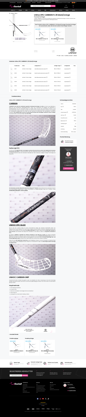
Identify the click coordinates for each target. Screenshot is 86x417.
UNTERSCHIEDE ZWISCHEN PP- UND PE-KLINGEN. (18, 190)
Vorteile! (69, 2)
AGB (50, 387)
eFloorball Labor (19, 2)
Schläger (12, 13)
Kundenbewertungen (43, 404)
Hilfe (37, 392)
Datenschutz (52, 388)
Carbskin (13, 103)
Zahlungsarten (25, 385)
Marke (59, 55)
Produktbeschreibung (16, 96)
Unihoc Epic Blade (17, 225)
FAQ (37, 384)
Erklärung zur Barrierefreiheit (54, 389)
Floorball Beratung (13, 2)
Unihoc (53, 51)
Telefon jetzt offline (48, 2)
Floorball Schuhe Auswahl (40, 390)
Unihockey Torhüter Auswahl (40, 389)
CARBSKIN (75, 55)
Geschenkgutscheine (26, 392)
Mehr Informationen (37, 20)
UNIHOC (16, 13)
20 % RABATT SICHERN (54, 0)
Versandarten (25, 384)
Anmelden (25, 375)
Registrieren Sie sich (58, 2)
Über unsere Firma (53, 384)
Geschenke (39, 2)
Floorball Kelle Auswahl (40, 387)
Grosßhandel (25, 390)
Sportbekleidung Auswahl (40, 388)
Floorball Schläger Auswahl (40, 385)
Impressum (34, 2)
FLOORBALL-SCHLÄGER (69, 55)
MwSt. (24, 389)
